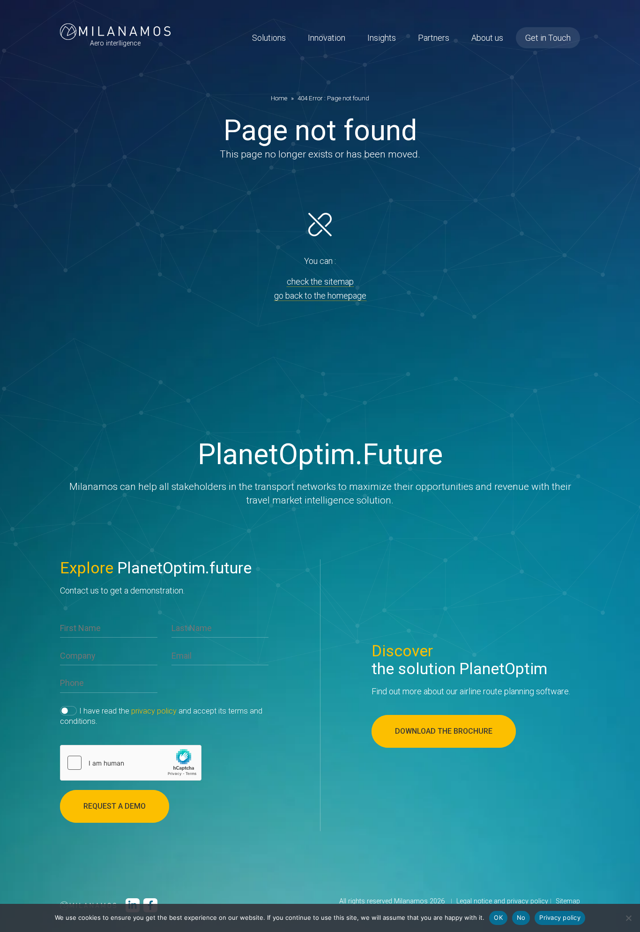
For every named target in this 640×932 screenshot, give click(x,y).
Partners (433, 38)
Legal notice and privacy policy (502, 901)
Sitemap (568, 901)
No (521, 917)
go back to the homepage (320, 296)
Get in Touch (548, 38)
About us (487, 38)
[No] (628, 918)
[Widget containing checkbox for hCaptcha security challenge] (130, 763)
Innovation (326, 38)
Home (279, 98)
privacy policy (154, 711)
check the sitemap (320, 281)
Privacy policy (559, 917)
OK (498, 917)
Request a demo (114, 806)
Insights (381, 38)
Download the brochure (443, 731)
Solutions (269, 38)
